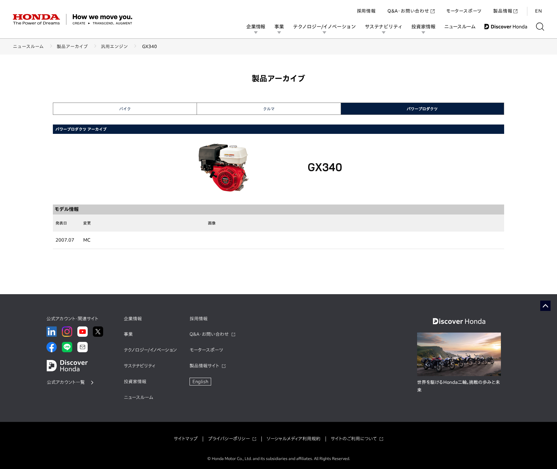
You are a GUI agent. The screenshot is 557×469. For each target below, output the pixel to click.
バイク (125, 109)
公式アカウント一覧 (66, 382)
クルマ (269, 109)
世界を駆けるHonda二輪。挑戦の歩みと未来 (458, 386)
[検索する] (540, 27)
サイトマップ (186, 438)
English (200, 381)
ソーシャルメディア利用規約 (293, 438)
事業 (279, 26)
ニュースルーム (459, 26)
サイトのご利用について (354, 438)
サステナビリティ (383, 26)
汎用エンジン (114, 46)
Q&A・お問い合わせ (408, 11)
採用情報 (366, 11)
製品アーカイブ (72, 46)
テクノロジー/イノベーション (324, 26)
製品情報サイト (204, 366)
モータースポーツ (464, 11)
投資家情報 (423, 26)
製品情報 (502, 11)
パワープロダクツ (422, 109)
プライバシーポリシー (229, 438)
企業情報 (255, 26)
